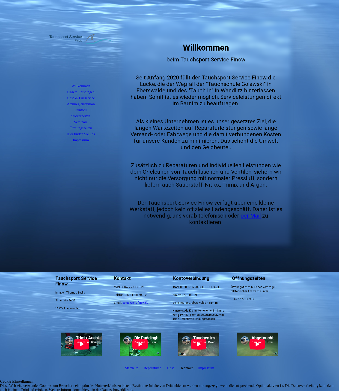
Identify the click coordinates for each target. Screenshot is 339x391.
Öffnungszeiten (81, 128)
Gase (170, 368)
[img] (80, 47)
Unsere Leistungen (81, 92)
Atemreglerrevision (81, 104)
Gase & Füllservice (81, 98)
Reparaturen (152, 368)
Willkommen (80, 86)
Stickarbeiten (80, 116)
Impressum (81, 140)
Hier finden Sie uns (81, 134)
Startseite (131, 368)
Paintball (80, 110)
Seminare (81, 122)
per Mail (251, 215)
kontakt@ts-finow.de (135, 302)
